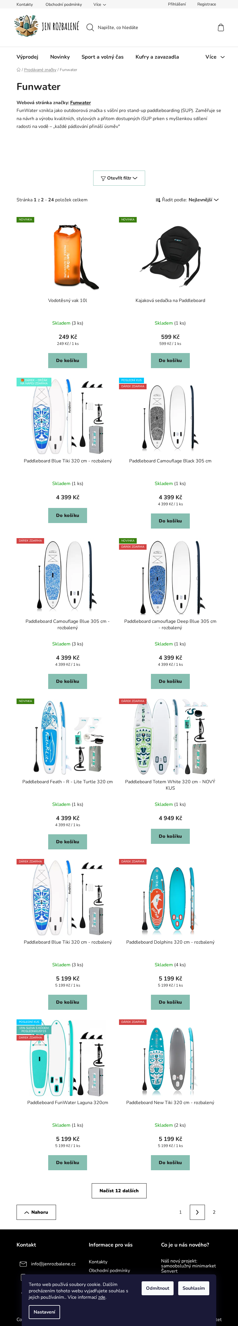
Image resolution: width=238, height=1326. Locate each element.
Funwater (80, 103)
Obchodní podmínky (64, 4)
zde (101, 1297)
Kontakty (25, 4)
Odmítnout (157, 1288)
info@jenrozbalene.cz (53, 1264)
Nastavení (44, 1312)
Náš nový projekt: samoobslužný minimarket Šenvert (188, 1266)
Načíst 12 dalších (119, 1191)
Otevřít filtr (119, 178)
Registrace (206, 4)
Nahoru (39, 1212)
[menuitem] (27, 57)
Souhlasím (194, 1288)
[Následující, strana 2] (197, 1212)
